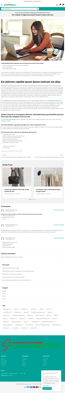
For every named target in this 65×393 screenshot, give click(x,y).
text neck (6, 328)
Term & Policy (4, 361)
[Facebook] (20, 373)
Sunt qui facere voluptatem (7, 119)
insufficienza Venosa (19, 315)
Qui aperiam (5, 100)
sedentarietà (35, 321)
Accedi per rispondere (58, 210)
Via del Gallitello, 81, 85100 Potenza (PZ (9, 373)
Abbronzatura (7, 309)
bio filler (34, 309)
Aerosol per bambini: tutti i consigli (10, 268)
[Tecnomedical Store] (10, 5)
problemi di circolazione (43, 318)
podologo (22, 318)
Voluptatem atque (52, 100)
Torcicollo (15, 328)
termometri (29, 324)
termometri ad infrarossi (43, 324)
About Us (3, 359)
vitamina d (24, 328)
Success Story (19, 151)
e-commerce (7, 312)
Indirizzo (3, 370)
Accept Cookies (47, 388)
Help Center (24, 359)
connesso (8, 257)
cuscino (49, 309)
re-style (6, 321)
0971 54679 (9, 375)
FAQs (23, 361)
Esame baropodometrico (38, 312)
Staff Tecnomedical (10, 193)
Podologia (13, 318)
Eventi (3, 293)
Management (4, 151)
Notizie (4, 296)
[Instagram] (22, 373)
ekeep (26, 312)
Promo (4, 298)
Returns (44, 365)
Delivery (44, 361)
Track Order (45, 359)
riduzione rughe (16, 321)
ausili (16, 309)
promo (54, 318)
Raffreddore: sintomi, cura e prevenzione (12, 274)
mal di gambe (40, 315)
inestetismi (6, 315)
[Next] (62, 183)
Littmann (30, 315)
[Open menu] (1, 5)
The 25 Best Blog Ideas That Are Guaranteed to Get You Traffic (16, 156)
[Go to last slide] (3, 183)
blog (42, 309)
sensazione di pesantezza (49, 321)
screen (26, 321)
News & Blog (3, 363)
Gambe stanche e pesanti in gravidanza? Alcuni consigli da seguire (18, 271)
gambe (50, 312)
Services (45, 363)
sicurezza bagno (8, 324)
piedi (5, 318)
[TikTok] (25, 373)
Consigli (4, 291)
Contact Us (3, 365)
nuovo (49, 315)
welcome (34, 328)
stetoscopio (19, 324)
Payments (24, 365)
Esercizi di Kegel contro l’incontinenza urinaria (13, 277)
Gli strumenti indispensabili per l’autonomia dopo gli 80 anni (16, 280)
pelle (56, 315)
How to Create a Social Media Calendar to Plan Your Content (49, 156)
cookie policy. (46, 385)
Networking (11, 151)
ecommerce (17, 312)
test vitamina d (56, 324)
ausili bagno (25, 309)
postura (31, 318)
